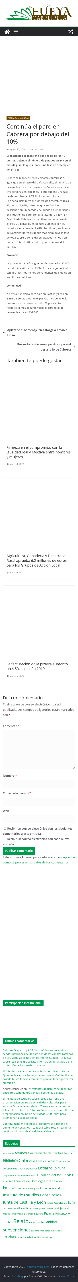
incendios (57, 1188)
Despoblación (9, 1175)
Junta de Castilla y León (24, 1202)
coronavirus (10, 1168)
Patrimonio (17, 1213)
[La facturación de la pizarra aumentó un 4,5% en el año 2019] (39, 588)
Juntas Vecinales (55, 1202)
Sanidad (50, 1222)
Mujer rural (63, 1208)
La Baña (69, 1202)
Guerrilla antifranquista (28, 1188)
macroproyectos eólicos (44, 1208)
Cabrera (27, 1160)
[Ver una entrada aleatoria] (70, 31)
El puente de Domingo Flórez (32, 1181)
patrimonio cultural (33, 1213)
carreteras (64, 1161)
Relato (20, 1221)
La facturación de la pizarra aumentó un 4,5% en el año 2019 (37, 666)
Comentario (11, 726)
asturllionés (8, 1153)
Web (6, 811)
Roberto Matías (36, 1222)
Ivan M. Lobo (36, 149)
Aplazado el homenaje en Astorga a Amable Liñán (37, 332)
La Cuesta (7, 1208)
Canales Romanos (47, 1161)
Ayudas (21, 1152)
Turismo (20, 1237)
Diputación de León (54, 1174)
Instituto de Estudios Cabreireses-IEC (35, 1194)
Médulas (7, 1213)
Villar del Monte (44, 1237)
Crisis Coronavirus (27, 1168)
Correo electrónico (17, 793)
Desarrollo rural (52, 1168)
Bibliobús (10, 1160)
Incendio (45, 1188)
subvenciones (16, 1230)
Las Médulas (19, 1208)
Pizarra (49, 1213)
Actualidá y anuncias (18, 118)
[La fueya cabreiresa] (7, 31)
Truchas (9, 1237)
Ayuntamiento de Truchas (45, 1153)
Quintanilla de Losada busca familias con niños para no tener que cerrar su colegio (38, 1079)
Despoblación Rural (26, 1175)
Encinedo (58, 1181)
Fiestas (9, 1187)
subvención (56, 1230)
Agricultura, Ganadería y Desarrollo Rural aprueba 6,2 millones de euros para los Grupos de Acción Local (37, 560)
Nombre (10, 776)
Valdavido (30, 1237)
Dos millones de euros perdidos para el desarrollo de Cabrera (44, 346)
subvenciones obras (40, 1230)
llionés (29, 1208)
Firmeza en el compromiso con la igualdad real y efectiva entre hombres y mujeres (39, 452)
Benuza (68, 1153)
